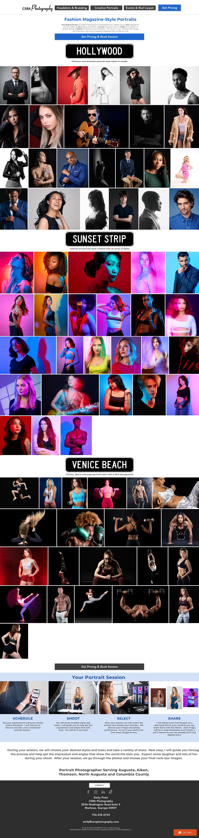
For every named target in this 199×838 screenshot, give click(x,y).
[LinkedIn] (103, 792)
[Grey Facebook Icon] (88, 792)
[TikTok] (110, 792)
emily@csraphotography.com (101, 821)
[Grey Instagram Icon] (95, 792)
